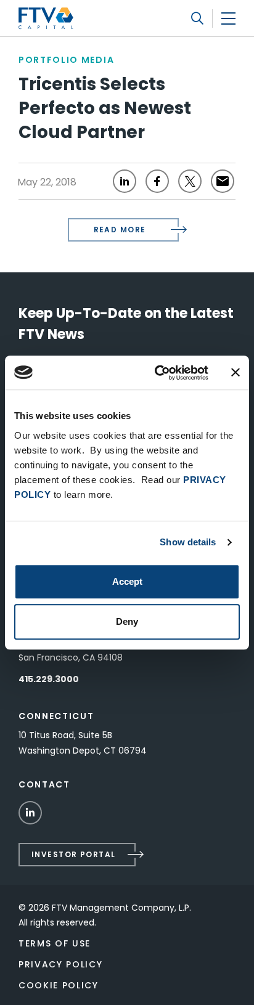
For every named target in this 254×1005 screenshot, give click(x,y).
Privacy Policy (60, 964)
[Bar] (228, 18)
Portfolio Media (66, 60)
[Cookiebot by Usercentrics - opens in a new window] (157, 373)
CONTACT (44, 784)
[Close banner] (235, 372)
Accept (127, 581)
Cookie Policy (58, 985)
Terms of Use (54, 943)
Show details (188, 542)
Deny (127, 621)
